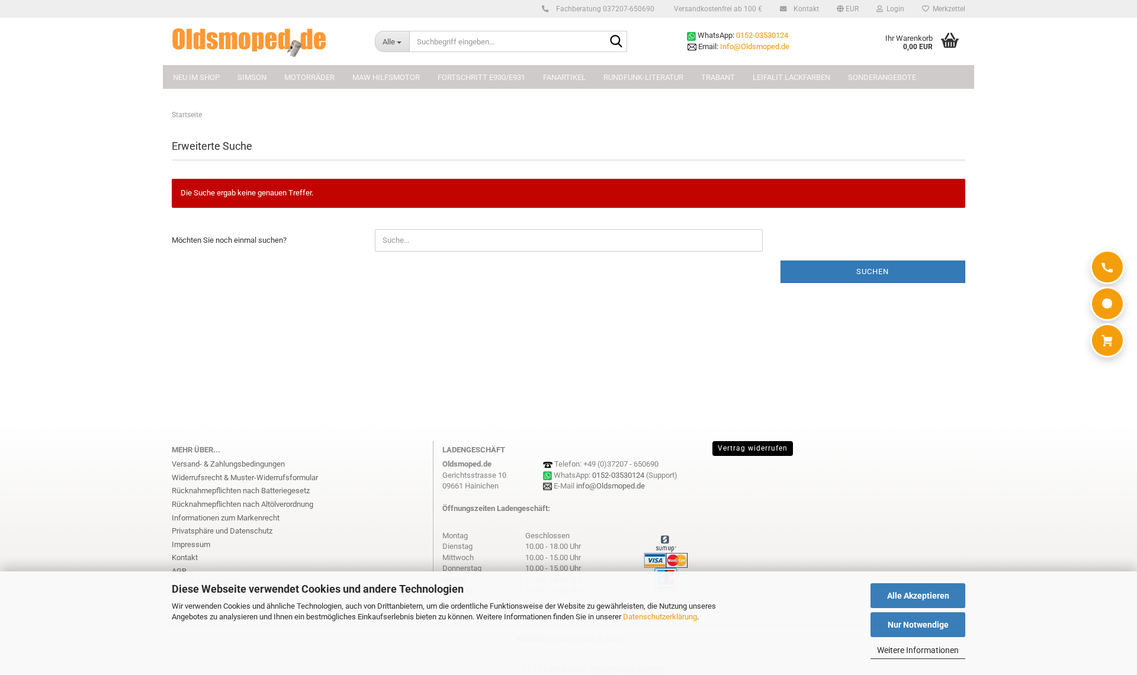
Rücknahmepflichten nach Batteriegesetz (241, 490)
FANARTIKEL (564, 77)
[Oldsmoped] (264, 41)
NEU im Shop (196, 77)
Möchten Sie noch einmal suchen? (229, 240)
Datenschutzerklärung (660, 616)
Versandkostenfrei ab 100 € (717, 9)
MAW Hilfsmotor (386, 77)
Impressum (191, 544)
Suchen (872, 271)
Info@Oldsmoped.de (754, 46)
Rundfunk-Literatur (643, 77)
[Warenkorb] (1107, 340)
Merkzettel (947, 9)
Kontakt (805, 9)
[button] (848, 9)
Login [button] (893, 9)
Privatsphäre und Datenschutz (222, 530)
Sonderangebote (882, 77)
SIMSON (251, 77)
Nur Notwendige (918, 624)
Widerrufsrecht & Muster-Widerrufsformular (245, 477)
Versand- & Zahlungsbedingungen (228, 463)
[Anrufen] (1107, 267)
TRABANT (718, 77)
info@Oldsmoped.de (610, 485)
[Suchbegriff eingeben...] (616, 42)
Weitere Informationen (918, 650)
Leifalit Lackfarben (791, 77)
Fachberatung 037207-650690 (604, 9)
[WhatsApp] (1107, 303)
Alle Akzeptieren (918, 595)
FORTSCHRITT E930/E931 (481, 77)
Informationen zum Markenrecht (226, 517)
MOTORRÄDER (309, 77)
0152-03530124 (762, 35)
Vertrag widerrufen (753, 448)
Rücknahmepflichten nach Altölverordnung (242, 504)
